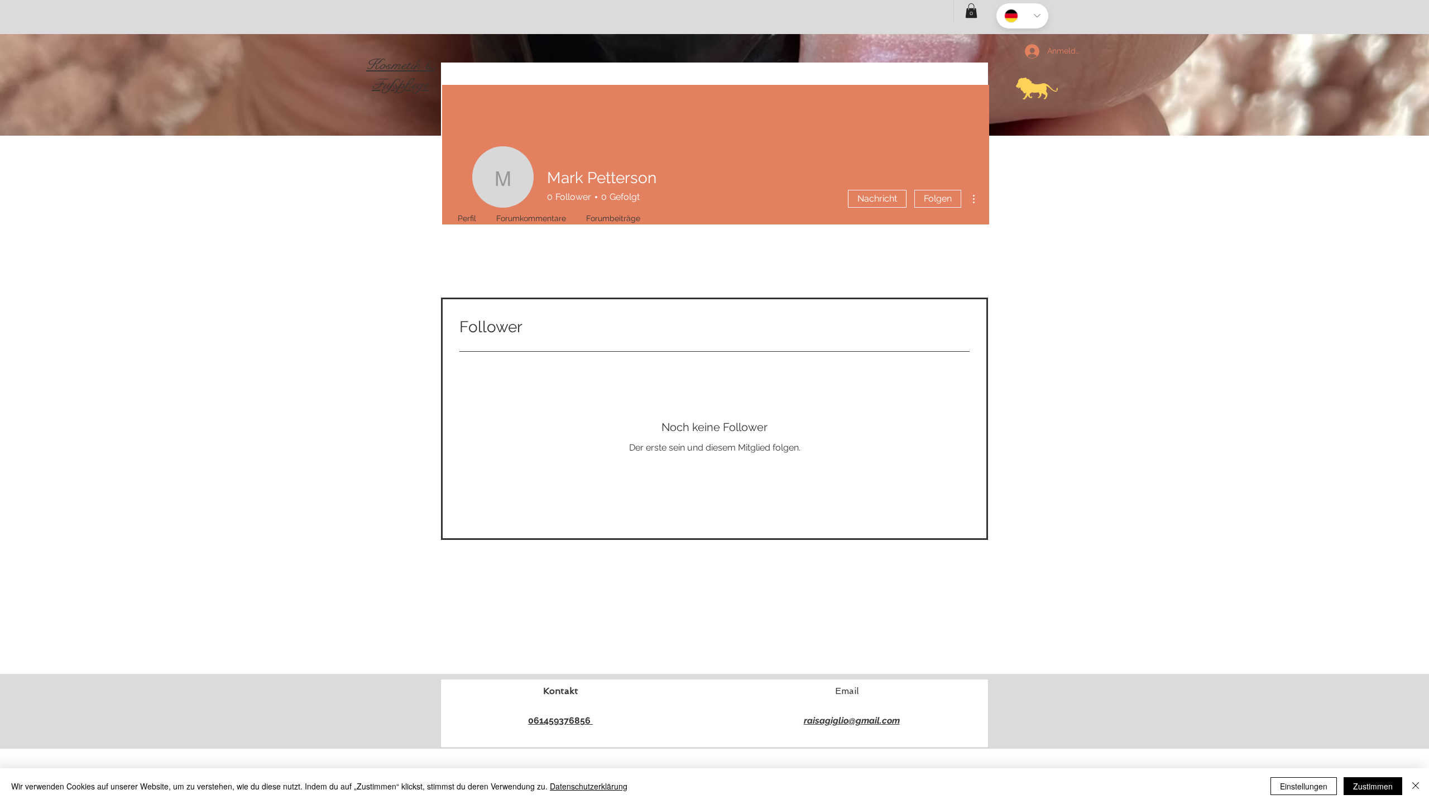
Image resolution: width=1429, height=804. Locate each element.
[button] (971, 10)
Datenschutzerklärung (588, 786)
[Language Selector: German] (1022, 15)
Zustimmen (1373, 786)
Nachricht (877, 198)
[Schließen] (1415, 786)
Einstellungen (1303, 786)
